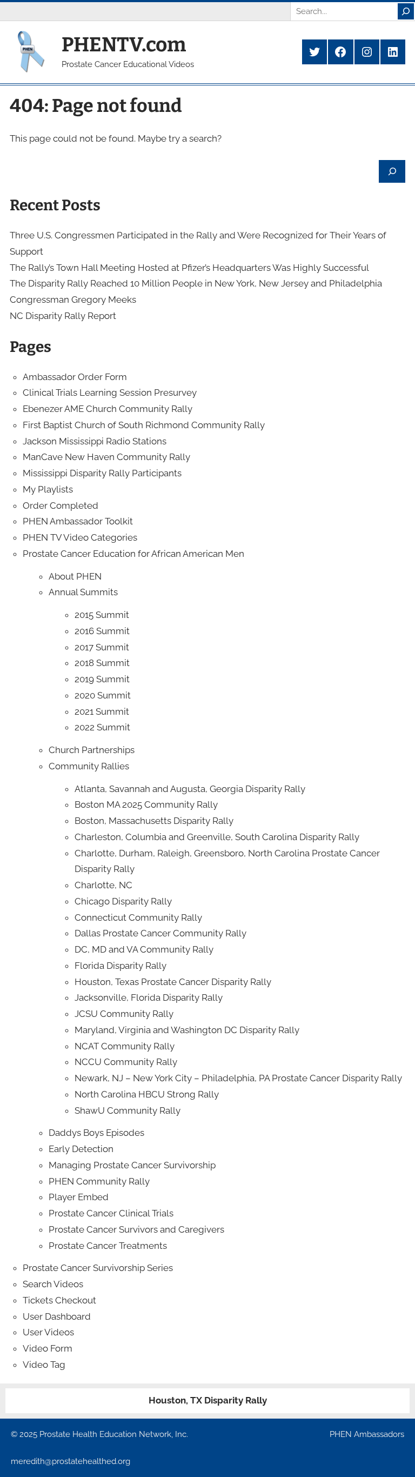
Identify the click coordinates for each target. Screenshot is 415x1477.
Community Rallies (89, 766)
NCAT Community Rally (125, 1046)
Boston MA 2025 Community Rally (146, 804)
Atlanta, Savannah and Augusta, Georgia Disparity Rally (190, 788)
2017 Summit (102, 647)
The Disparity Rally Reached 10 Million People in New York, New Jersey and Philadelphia (196, 283)
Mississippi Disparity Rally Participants (102, 473)
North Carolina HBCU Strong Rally (147, 1094)
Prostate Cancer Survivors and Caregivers (136, 1229)
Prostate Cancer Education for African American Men (133, 553)
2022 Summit (102, 727)
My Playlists (48, 489)
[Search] (406, 11)
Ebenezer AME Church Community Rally (107, 408)
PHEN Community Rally (99, 1181)
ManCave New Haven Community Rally (106, 456)
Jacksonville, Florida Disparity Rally (149, 997)
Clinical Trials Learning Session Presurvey (110, 392)
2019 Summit (102, 679)
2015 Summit (102, 614)
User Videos (48, 1332)
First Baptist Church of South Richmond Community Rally (144, 425)
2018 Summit (102, 662)
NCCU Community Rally (126, 1061)
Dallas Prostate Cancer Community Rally (160, 933)
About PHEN (75, 576)
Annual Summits (83, 592)
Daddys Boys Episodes (96, 1132)
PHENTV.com (124, 44)
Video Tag (44, 1364)
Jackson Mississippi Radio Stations (94, 441)
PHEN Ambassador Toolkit (78, 521)
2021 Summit (102, 711)
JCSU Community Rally (124, 1013)
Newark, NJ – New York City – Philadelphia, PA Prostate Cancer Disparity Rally (238, 1078)
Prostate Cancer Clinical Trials (111, 1213)
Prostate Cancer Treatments (108, 1245)
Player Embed (79, 1197)
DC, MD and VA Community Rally (144, 949)
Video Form (47, 1348)
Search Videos (53, 1284)
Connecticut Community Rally (138, 917)
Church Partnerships (92, 749)
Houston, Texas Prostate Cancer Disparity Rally (173, 981)
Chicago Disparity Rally (123, 901)
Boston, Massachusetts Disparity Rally (154, 820)
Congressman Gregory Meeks (73, 299)
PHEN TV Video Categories (80, 537)
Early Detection (81, 1148)
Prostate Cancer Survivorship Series (98, 1267)
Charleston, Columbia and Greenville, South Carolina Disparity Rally (217, 836)
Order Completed (60, 505)
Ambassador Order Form (75, 376)
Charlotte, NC (103, 885)
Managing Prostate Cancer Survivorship (132, 1165)
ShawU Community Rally (127, 1110)
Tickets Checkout (59, 1300)
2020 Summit (103, 695)
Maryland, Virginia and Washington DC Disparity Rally (187, 1029)
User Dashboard (57, 1316)
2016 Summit (102, 631)
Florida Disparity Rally (120, 965)
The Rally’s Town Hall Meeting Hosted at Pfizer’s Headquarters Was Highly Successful (189, 267)
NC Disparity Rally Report (63, 315)
